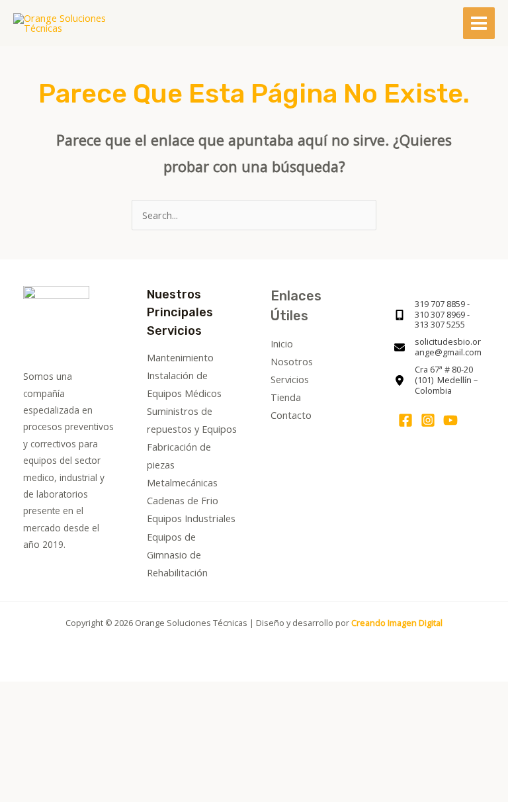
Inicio (282, 343)
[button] (55, 741)
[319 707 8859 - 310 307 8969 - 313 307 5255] (439, 314)
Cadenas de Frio (182, 500)
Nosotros (292, 361)
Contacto (291, 415)
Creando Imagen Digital (397, 623)
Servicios (290, 379)
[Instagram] (428, 420)
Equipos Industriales (191, 518)
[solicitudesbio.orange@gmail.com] (439, 347)
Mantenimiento (180, 357)
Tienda (286, 397)
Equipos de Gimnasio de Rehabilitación (177, 554)
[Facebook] (405, 420)
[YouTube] (450, 420)
